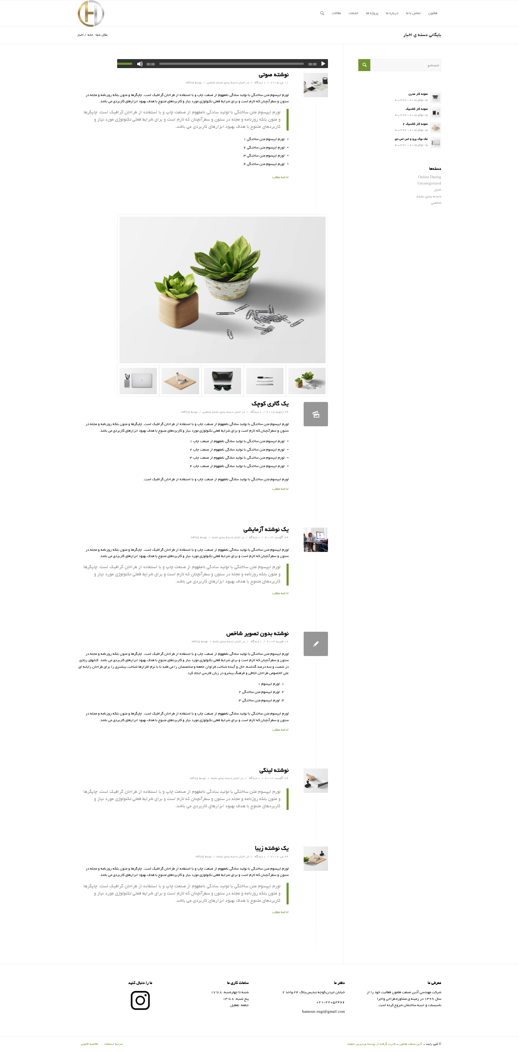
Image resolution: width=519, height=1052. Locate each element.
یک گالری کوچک (270, 404)
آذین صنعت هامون (410, 1044)
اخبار (242, 83)
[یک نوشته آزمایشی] (316, 540)
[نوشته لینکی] (316, 781)
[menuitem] (432, 13)
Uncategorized (429, 184)
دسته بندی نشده (227, 83)
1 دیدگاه (254, 537)
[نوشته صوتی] (316, 85)
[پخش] (323, 64)
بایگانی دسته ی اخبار (422, 35)
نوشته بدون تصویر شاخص (257, 634)
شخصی (211, 83)
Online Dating (429, 177)
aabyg (190, 83)
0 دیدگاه (260, 83)
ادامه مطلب (280, 177)
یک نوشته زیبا (272, 849)
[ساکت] (140, 64)
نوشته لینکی (274, 771)
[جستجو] (322, 13)
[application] (222, 63)
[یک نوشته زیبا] (316, 859)
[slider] (126, 63)
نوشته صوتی (274, 75)
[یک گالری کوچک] (316, 414)
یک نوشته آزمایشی (266, 530)
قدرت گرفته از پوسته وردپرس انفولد (371, 1044)
